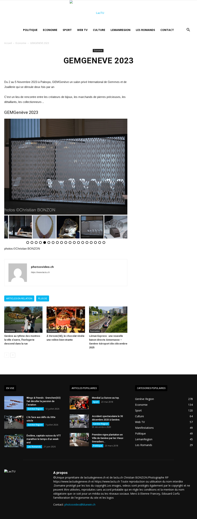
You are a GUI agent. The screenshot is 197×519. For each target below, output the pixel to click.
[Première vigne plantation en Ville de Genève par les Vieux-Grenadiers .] (79, 439)
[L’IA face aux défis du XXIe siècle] (13, 422)
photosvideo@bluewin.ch (79, 504)
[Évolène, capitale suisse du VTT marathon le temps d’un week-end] (13, 440)
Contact (167, 30)
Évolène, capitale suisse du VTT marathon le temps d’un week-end (44, 439)
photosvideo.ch (42, 267)
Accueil (8, 43)
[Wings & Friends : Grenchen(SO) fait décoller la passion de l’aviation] (13, 402)
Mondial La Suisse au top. (105, 397)
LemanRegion (120, 30)
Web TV (82, 30)
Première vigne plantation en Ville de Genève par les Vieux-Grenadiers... (108, 438)
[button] (188, 30)
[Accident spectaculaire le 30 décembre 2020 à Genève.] (79, 421)
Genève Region (35, 408)
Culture (99, 30)
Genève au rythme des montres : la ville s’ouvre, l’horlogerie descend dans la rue (22, 339)
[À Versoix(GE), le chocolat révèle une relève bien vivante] (66, 319)
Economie (50, 30)
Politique (30, 30)
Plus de (42, 298)
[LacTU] (98, 12)
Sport (67, 30)
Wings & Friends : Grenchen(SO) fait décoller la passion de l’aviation (44, 401)
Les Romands (145, 30)
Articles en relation (19, 298)
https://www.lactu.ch (40, 272)
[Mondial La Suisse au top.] (79, 402)
